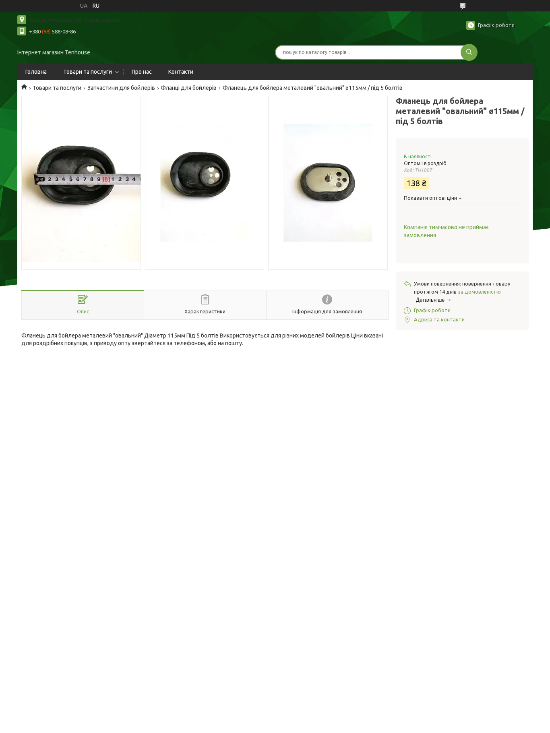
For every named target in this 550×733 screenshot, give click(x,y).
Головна (36, 72)
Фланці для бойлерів (189, 88)
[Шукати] (469, 52)
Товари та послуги (87, 72)
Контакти (180, 72)
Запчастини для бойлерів (121, 88)
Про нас (142, 72)
